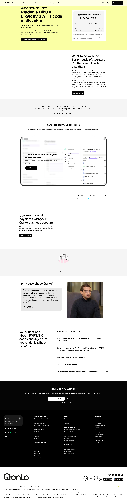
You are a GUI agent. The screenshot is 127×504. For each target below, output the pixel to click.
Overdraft (66, 423)
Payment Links (37, 455)
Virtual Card (37, 434)
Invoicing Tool (67, 434)
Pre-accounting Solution (70, 431)
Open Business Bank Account (41, 418)
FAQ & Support (98, 432)
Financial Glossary (68, 451)
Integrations (67, 438)
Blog (96, 429)
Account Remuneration (39, 423)
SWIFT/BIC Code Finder (69, 453)
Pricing (7, 418)
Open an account (117, 3)
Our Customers (98, 423)
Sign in (109, 3)
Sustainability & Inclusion (100, 425)
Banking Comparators (69, 449)
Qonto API (97, 445)
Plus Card (36, 436)
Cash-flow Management (70, 436)
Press (96, 421)
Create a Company (38, 444)
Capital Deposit (37, 447)
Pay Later (66, 421)
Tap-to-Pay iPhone (38, 458)
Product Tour (67, 447)
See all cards (37, 438)
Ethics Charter (98, 436)
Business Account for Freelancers (42, 421)
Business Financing (68, 418)
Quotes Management (69, 440)
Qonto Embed (98, 442)
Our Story (97, 418)
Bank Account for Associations (41, 425)
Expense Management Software (72, 429)
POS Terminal (37, 453)
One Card (36, 431)
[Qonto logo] (7, 2)
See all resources (68, 455)
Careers (97, 427)
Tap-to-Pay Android (38, 460)
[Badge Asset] (109, 475)
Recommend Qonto (99, 434)
